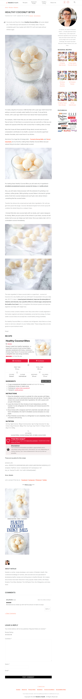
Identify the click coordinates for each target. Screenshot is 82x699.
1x (42, 381)
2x (46, 381)
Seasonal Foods (33, 2)
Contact (18, 689)
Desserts (16, 7)
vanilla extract (19, 390)
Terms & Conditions (49, 689)
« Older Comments (10, 613)
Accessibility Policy (61, 689)
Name (7, 664)
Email (7, 670)
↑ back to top (41, 686)
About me (53, 2)
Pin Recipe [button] (41, 360)
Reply (47, 609)
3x (49, 381)
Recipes (25, 2)
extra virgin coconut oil (23, 388)
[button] (6, 356)
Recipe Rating (9, 632)
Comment (8, 638)
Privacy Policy (31, 689)
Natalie (10, 344)
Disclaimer (40, 689)
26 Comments (37, 15)
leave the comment (32, 440)
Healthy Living (44, 2)
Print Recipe (17, 360)
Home (6, 7)
